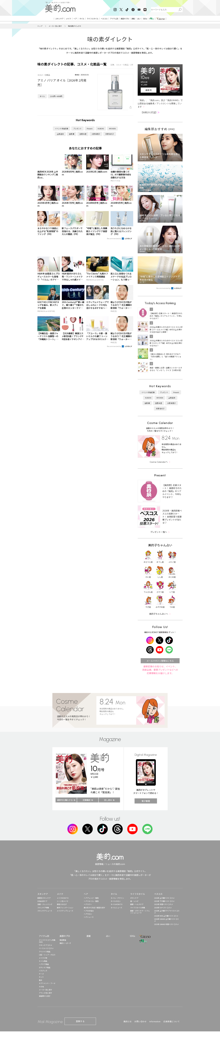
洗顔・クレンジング (44, 904)
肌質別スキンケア (44, 898)
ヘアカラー (88, 904)
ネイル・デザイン (117, 898)
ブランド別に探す (45, 993)
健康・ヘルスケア (136, 904)
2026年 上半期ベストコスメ (164, 898)
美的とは (127, 1021)
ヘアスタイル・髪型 (91, 901)
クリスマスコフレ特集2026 (47, 941)
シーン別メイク (62, 901)
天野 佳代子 (109, 134)
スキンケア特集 (43, 907)
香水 (40, 980)
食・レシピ (134, 901)
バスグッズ (43, 970)
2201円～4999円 (56, 96)
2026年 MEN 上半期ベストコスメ (166, 916)
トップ (39, 26)
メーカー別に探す (55, 26)
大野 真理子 (96, 134)
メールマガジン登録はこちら (160, 660)
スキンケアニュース (44, 910)
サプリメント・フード (47, 983)
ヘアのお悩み (89, 910)
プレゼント (77, 128)
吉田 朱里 (82, 134)
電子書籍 (146, 800)
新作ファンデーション (65, 907)
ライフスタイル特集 (137, 907)
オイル (42, 96)
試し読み (108, 800)
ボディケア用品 (44, 967)
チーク (41, 974)
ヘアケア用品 (44, 964)
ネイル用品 (43, 961)
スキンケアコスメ (45, 945)
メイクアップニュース (65, 910)
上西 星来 (60, 134)
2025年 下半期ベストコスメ (164, 901)
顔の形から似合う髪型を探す (94, 907)
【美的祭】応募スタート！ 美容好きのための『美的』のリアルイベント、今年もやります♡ (172, 491)
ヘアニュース (89, 917)
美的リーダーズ (65, 943)
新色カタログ (62, 904)
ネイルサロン (116, 901)
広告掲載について (171, 1021)
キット (41, 977)
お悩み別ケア (42, 901)
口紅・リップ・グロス (47, 954)
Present (89, 128)
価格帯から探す (44, 996)
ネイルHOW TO (116, 904)
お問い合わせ (140, 1021)
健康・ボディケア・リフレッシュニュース (140, 911)
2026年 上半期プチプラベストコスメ (166, 911)
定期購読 (86, 800)
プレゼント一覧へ (158, 531)
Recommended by (114, 238)
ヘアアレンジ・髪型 (91, 898)
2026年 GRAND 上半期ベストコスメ (166, 920)
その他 (41, 986)
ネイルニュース (116, 907)
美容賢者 (63, 940)
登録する (80, 1021)
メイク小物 (43, 958)
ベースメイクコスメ (46, 948)
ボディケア (134, 898)
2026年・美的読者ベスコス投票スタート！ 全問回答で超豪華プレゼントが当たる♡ (172, 516)
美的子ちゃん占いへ (158, 613)
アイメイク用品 (44, 951)
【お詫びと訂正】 (150, 112)
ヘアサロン (88, 914)
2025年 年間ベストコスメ (163, 904)
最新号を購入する (65, 800)
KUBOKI (101, 128)
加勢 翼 (71, 134)
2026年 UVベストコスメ (163, 907)
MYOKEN (112, 128)
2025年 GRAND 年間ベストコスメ (166, 924)
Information (155, 1021)
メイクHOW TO (63, 898)
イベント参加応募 (61, 128)
